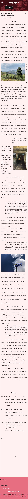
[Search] (26, 3)
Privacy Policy (6, 488)
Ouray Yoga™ (13, 2)
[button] (26, 14)
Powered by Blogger (15, 491)
